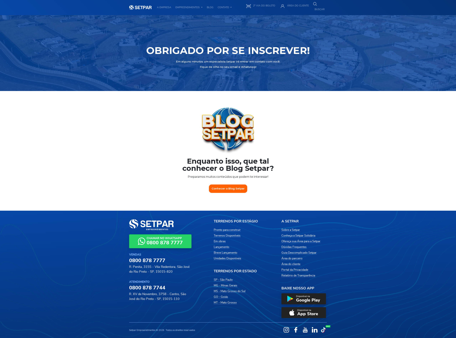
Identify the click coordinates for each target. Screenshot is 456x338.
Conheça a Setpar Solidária (298, 235)
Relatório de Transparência (298, 275)
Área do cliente (290, 264)
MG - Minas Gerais (225, 285)
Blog (210, 7)
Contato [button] (224, 7)
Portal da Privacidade (294, 269)
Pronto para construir (227, 229)
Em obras (220, 241)
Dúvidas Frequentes (294, 247)
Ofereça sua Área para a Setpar (300, 241)
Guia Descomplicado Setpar (299, 252)
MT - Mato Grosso (225, 302)
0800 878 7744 (147, 287)
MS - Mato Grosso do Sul (229, 291)
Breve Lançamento (225, 252)
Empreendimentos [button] (187, 7)
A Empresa (164, 7)
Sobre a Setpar (290, 229)
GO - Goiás (221, 296)
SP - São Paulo (223, 279)
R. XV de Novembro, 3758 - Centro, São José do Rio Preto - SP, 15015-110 (157, 296)
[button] (303, 298)
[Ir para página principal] (140, 7)
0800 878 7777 (147, 260)
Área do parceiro (291, 258)
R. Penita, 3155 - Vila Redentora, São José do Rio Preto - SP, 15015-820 (159, 269)
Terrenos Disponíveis (227, 235)
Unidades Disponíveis (227, 258)
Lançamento (221, 247)
